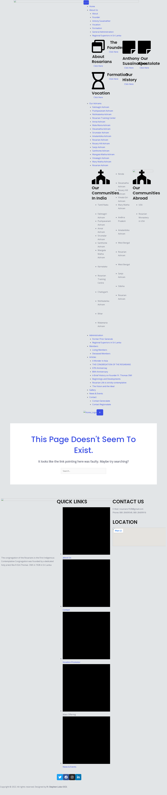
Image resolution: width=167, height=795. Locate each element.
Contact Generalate (101, 401)
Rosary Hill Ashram (101, 143)
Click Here (144, 67)
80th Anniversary (100, 371)
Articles (92, 357)
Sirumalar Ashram (100, 132)
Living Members (99, 350)
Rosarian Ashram (100, 139)
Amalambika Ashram (101, 136)
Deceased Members (101, 353)
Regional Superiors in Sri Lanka (106, 342)
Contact (92, 397)
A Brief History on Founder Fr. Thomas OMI (112, 375)
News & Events (96, 393)
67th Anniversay (99, 368)
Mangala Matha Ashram (103, 154)
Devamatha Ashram (101, 129)
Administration (96, 335)
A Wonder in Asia (100, 360)
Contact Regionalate (101, 404)
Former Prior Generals (102, 339)
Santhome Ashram (100, 150)
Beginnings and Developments (106, 379)
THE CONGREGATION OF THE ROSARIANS (111, 364)
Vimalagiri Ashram (100, 158)
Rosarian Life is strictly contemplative (109, 382)
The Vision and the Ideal (103, 386)
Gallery (92, 390)
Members (93, 346)
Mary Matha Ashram (101, 161)
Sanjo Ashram (98, 147)
